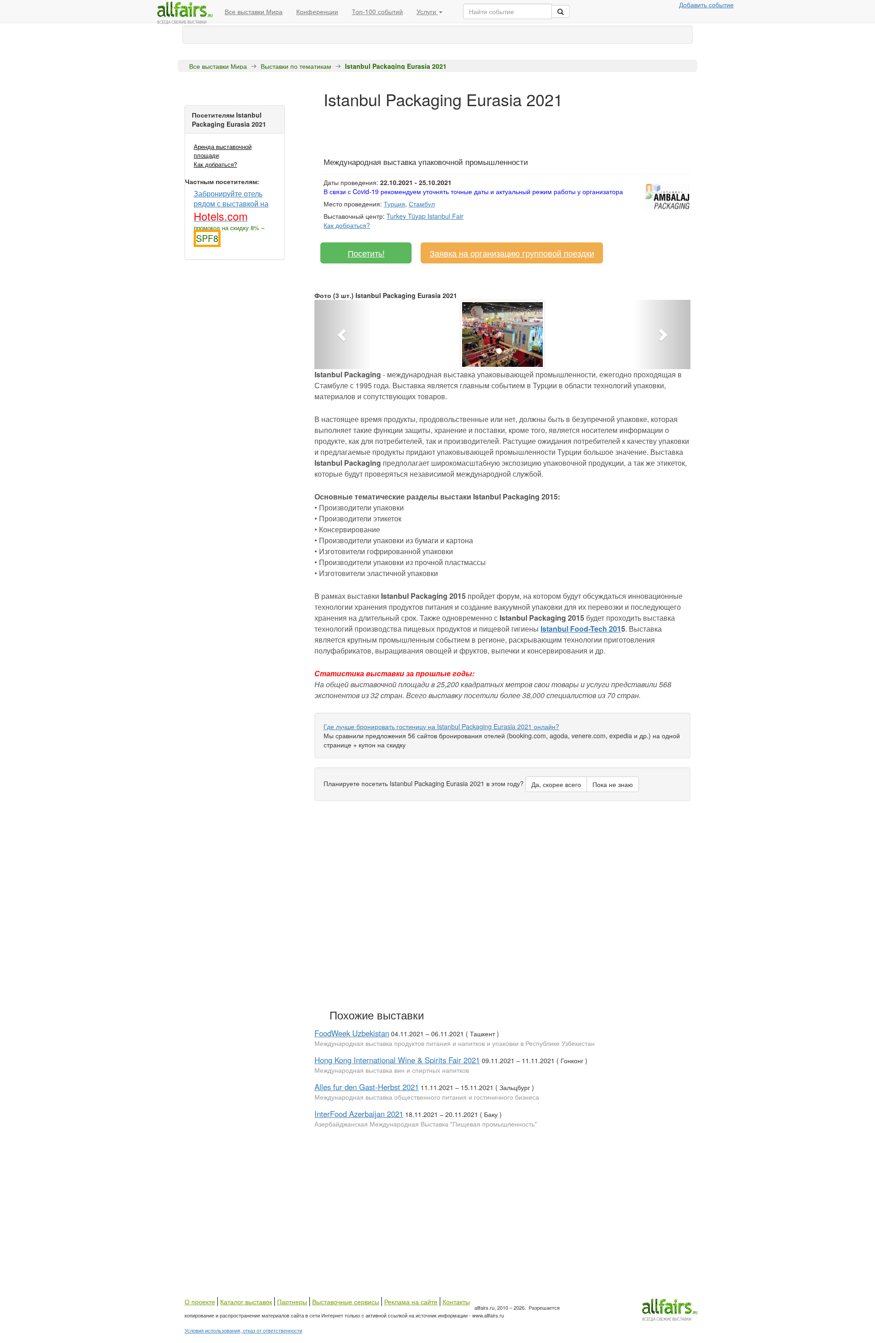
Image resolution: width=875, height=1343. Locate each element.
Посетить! (366, 253)
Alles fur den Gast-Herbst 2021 (366, 1086)
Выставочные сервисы (345, 1301)
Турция (394, 203)
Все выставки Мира (254, 11)
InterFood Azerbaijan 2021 (358, 1113)
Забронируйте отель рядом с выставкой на (231, 205)
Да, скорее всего (556, 784)
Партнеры (292, 1301)
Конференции (317, 11)
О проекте (200, 1301)
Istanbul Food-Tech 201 (580, 628)
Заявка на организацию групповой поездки (512, 253)
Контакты (456, 1301)
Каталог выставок (246, 1301)
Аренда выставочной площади (223, 151)
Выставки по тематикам (296, 66)
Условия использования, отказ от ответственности (243, 1330)
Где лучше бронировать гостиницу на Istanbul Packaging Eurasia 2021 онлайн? (441, 726)
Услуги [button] (427, 11)
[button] (342, 334)
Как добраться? (215, 164)
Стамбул (422, 203)
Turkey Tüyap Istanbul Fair (424, 216)
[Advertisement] (489, 128)
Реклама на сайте (411, 1301)
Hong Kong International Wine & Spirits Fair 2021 (397, 1060)
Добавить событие (706, 4)
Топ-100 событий (377, 11)
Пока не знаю (612, 784)
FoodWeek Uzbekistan (351, 1033)
